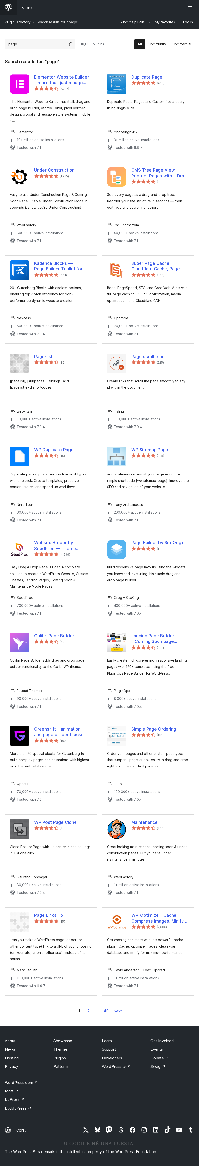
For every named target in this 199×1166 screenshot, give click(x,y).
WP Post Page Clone (55, 822)
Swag (157, 1066)
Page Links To (48, 915)
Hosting (12, 1058)
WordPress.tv (116, 1066)
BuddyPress (18, 1108)
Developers (112, 1058)
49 (106, 1010)
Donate (159, 1058)
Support (109, 1049)
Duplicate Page (146, 77)
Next (118, 1011)
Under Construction (54, 170)
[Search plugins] (70, 44)
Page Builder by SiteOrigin (158, 542)
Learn (107, 1040)
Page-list (43, 356)
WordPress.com (21, 1082)
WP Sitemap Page (149, 449)
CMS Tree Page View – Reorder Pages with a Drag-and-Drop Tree (160, 173)
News (10, 1049)
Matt (11, 1091)
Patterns (61, 1066)
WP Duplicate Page (54, 449)
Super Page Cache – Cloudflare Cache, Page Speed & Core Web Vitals (157, 266)
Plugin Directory (18, 22)
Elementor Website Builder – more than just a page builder (61, 80)
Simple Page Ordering (153, 729)
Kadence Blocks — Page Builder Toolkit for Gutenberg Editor (58, 266)
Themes (60, 1049)
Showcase (62, 1040)
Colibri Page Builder (54, 635)
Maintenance (144, 822)
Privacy (11, 1066)
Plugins (59, 1058)
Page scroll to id (148, 356)
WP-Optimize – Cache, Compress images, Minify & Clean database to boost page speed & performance (160, 918)
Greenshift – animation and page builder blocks (58, 731)
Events (156, 1049)
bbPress (15, 1099)
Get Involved (162, 1040)
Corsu (21, 1130)
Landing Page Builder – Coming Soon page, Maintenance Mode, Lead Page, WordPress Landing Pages (157, 638)
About (10, 1040)
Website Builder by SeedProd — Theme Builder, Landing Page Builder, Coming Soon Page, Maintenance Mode (62, 545)
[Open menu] (191, 7)
